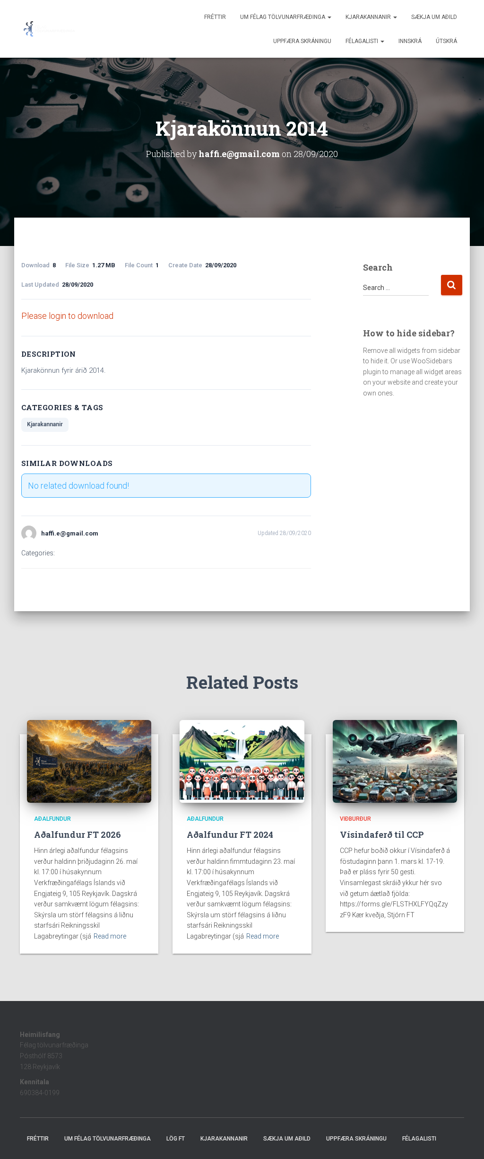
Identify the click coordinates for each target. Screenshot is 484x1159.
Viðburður (355, 819)
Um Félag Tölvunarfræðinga (283, 17)
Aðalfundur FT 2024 (230, 834)
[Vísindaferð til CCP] (395, 760)
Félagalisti (363, 41)
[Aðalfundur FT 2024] (242, 760)
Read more (110, 936)
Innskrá (410, 41)
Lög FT (175, 1138)
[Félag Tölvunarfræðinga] (49, 29)
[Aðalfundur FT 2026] (89, 760)
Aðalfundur (52, 819)
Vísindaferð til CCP (382, 834)
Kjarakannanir (369, 17)
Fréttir (215, 17)
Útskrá (446, 41)
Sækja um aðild (434, 17)
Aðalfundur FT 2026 (77, 834)
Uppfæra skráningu (302, 41)
